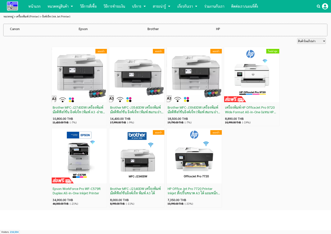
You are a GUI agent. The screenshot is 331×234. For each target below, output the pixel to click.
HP (218, 28)
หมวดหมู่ (8, 16)
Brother (153, 28)
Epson (83, 28)
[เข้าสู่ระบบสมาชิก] (325, 6)
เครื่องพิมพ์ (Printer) (27, 16)
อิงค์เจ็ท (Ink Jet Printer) (56, 16)
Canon (15, 28)
